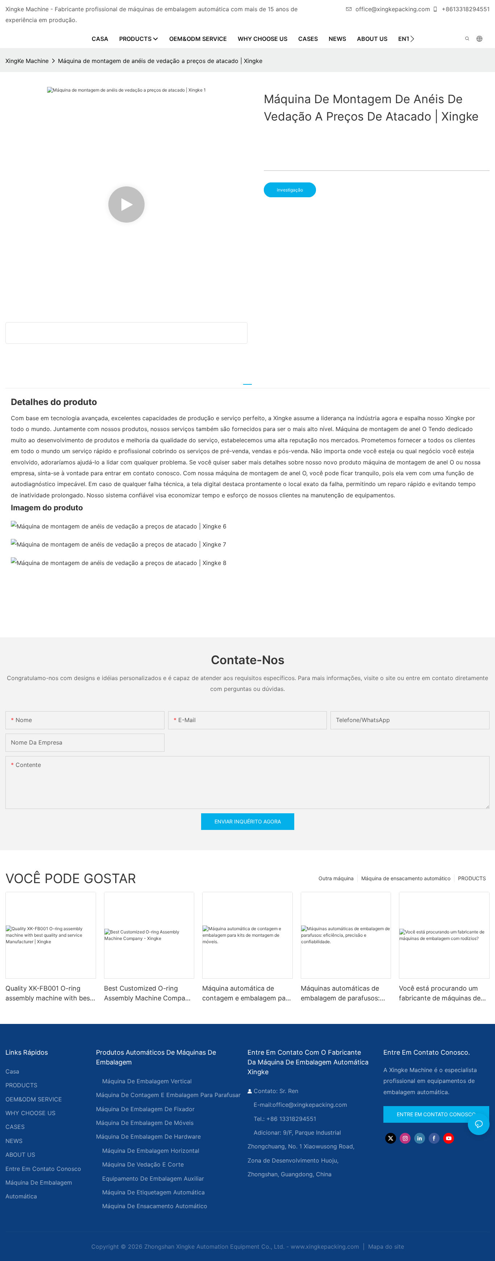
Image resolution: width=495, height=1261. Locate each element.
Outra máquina (336, 878)
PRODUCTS (472, 878)
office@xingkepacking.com (392, 9)
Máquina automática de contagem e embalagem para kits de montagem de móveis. (247, 993)
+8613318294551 (465, 9)
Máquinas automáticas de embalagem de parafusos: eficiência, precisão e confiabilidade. (340, 993)
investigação (290, 190)
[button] (412, 38)
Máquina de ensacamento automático (405, 878)
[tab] (247, 381)
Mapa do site (385, 1246)
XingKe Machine (27, 60)
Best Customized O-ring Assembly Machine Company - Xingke (148, 993)
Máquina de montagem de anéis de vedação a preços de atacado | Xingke (160, 60)
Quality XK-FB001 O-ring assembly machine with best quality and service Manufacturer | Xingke (48, 993)
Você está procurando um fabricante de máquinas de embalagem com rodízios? (440, 993)
